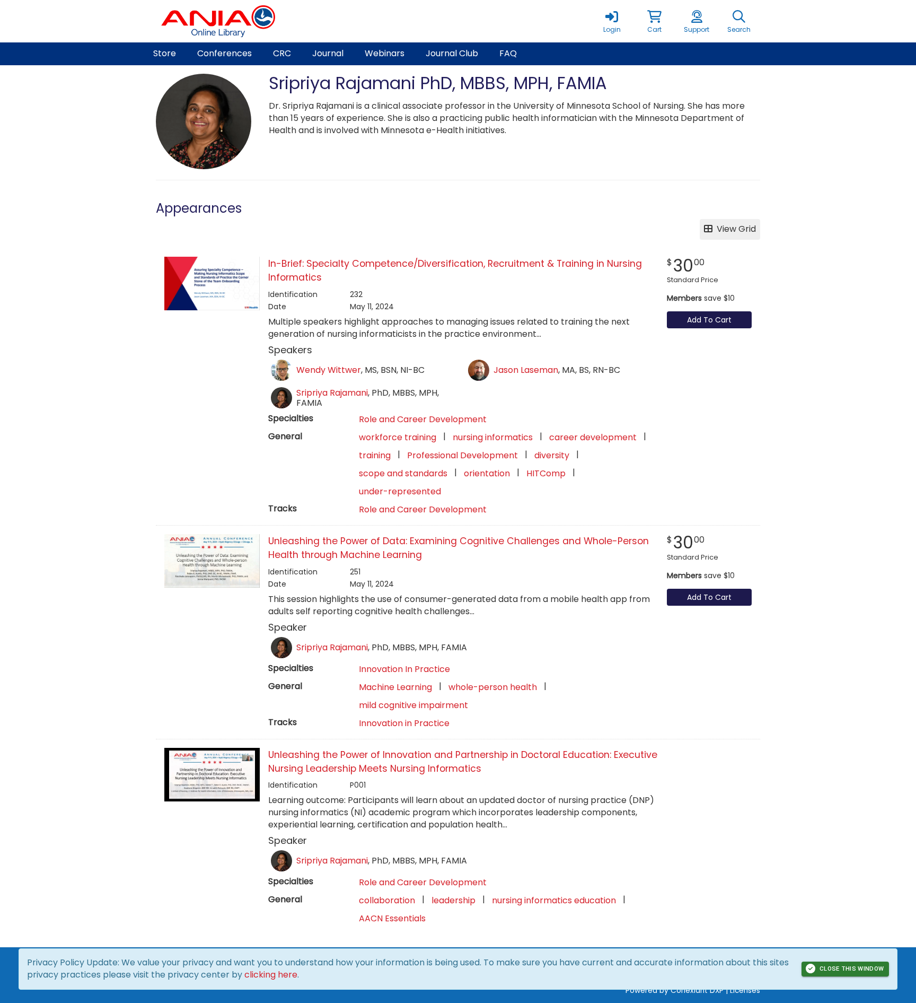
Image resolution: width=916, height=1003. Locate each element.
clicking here (270, 975)
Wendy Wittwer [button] (328, 370)
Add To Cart (709, 320)
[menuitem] (165, 53)
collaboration (387, 900)
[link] (612, 21)
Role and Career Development (423, 419)
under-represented (400, 491)
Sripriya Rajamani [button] (332, 393)
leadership (453, 900)
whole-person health (492, 687)
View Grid (734, 229)
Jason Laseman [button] (526, 370)
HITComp (546, 473)
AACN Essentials (392, 918)
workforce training (397, 437)
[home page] (256, 21)
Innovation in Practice (404, 723)
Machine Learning (395, 687)
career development (593, 437)
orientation (487, 473)
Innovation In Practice (404, 669)
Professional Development (462, 455)
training (375, 455)
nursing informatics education (554, 900)
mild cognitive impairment (413, 705)
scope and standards (403, 473)
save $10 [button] (701, 298)
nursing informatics (493, 437)
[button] (654, 21)
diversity (551, 455)
